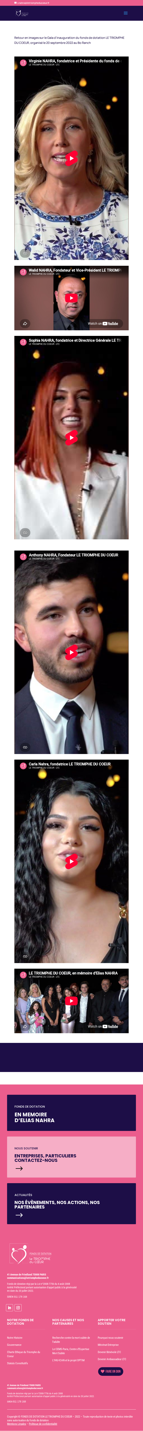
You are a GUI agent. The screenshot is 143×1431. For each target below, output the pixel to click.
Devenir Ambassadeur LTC (112, 1359)
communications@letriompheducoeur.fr (28, 1277)
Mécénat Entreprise (108, 1345)
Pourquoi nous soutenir (110, 1337)
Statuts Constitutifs (17, 1363)
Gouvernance (14, 1345)
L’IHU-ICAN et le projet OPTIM (68, 1360)
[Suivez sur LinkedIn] (9, 1307)
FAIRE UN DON (113, 1371)
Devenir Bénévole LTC (109, 1352)
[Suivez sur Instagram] (18, 1307)
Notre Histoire (14, 1337)
